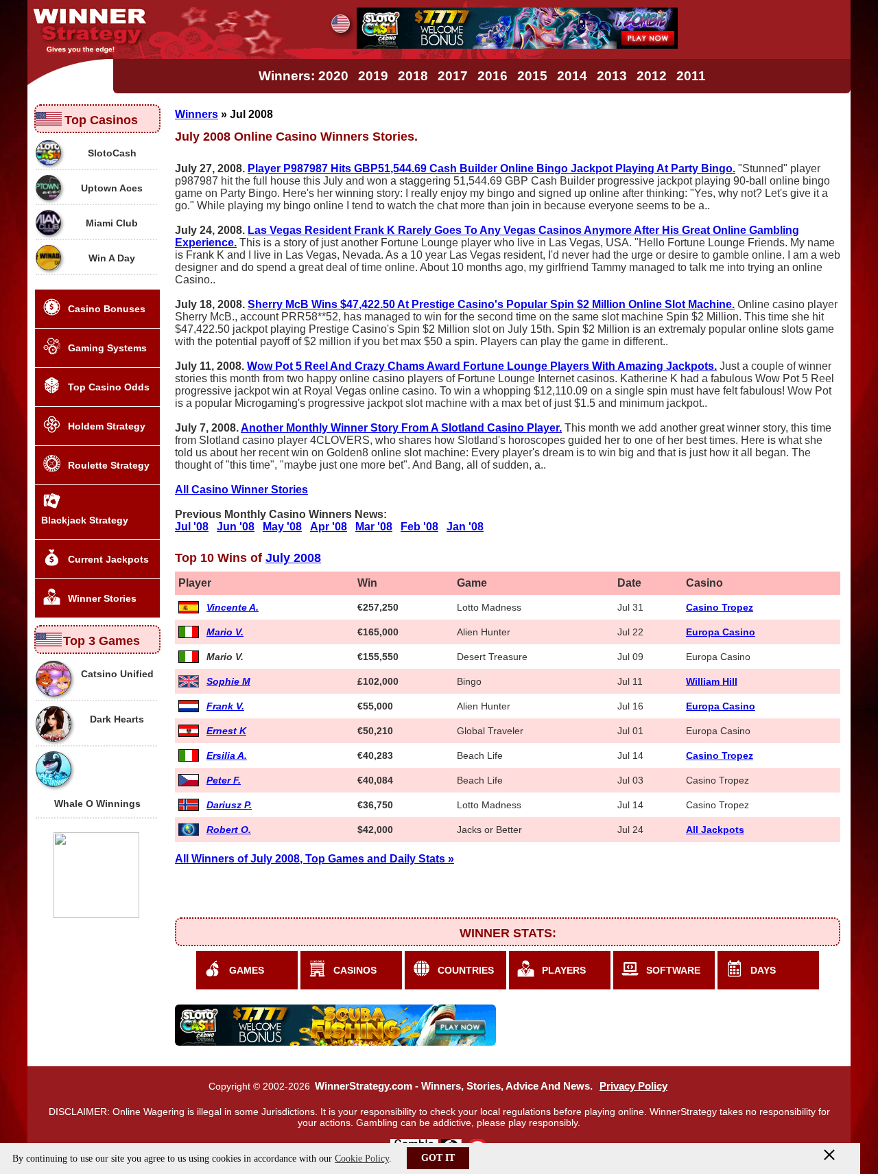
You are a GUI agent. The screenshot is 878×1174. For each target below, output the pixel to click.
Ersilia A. (226, 755)
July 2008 (293, 558)
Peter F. (223, 780)
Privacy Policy (633, 1086)
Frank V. (225, 706)
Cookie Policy (362, 1158)
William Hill (711, 681)
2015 (532, 76)
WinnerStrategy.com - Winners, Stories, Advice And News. (454, 1086)
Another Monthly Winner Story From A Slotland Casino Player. (401, 428)
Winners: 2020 (303, 76)
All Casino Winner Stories (241, 489)
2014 (572, 76)
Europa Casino (720, 631)
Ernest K (226, 730)
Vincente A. (232, 607)
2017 (453, 76)
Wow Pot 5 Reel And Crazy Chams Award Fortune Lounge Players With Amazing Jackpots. (482, 366)
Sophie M (228, 681)
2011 (691, 76)
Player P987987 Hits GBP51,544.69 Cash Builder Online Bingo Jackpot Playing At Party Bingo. (491, 168)
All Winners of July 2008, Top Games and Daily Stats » (314, 859)
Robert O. (228, 829)
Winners (196, 114)
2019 (373, 76)
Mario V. (225, 631)
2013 (612, 76)
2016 (492, 76)
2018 (413, 76)
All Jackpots (715, 829)
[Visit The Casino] (517, 45)
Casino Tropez (719, 607)
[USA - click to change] (340, 23)
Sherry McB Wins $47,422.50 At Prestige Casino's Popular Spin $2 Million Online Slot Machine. (491, 304)
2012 (652, 76)
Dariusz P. (229, 804)
